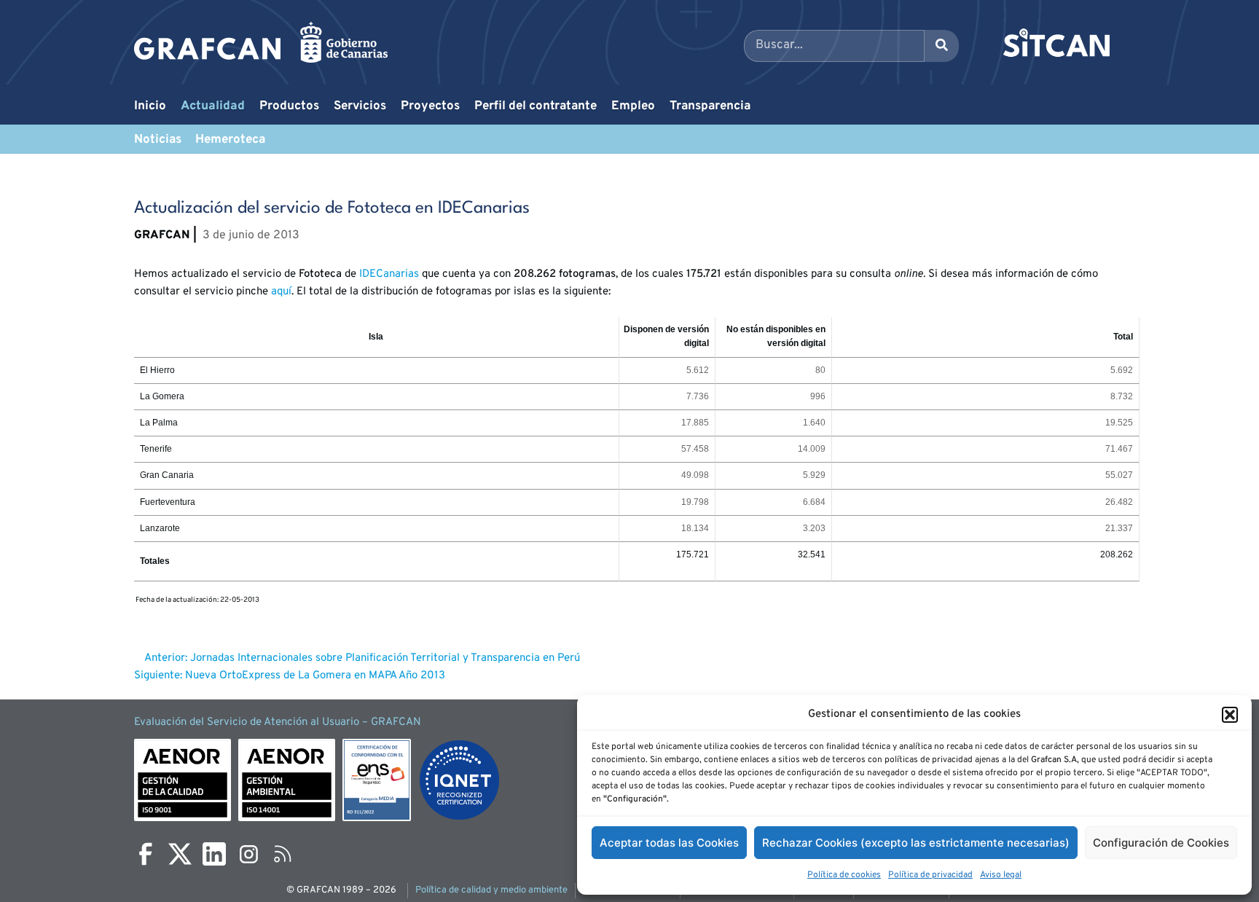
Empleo (633, 106)
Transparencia (710, 106)
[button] (1230, 714)
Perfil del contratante (535, 106)
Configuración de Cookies (1161, 843)
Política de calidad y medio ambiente (491, 890)
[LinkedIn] (214, 854)
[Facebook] (145, 854)
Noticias (157, 140)
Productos (289, 106)
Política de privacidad (930, 875)
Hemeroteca (230, 140)
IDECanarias (389, 274)
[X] (180, 854)
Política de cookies (844, 875)
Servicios (360, 106)
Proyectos (430, 106)
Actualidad (213, 106)
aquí (281, 292)
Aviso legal (1000, 875)
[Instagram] (248, 854)
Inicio (150, 106)
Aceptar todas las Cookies (669, 843)
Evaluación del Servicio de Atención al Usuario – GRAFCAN (277, 722)
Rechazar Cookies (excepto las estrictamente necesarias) (916, 843)
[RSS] (282, 854)
